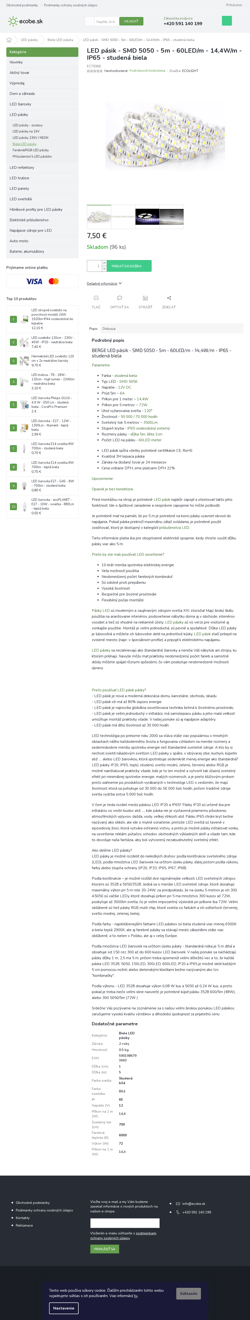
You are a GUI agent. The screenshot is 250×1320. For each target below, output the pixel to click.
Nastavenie (63, 1308)
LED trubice (19, 178)
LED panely (19, 188)
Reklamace (24, 1225)
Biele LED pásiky (25, 144)
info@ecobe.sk (193, 1203)
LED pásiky (19, 114)
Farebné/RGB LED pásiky (31, 150)
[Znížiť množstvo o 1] (104, 269)
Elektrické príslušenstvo (29, 220)
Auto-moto (19, 241)
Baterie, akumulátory (27, 251)
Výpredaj (17, 83)
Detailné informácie (102, 283)
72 (121, 1143)
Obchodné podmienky (22, 5)
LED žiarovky (20, 104)
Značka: (183, 71)
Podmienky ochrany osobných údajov (70, 5)
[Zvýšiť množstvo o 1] (104, 263)
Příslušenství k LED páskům (32, 156)
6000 (123, 1135)
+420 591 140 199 (196, 1212)
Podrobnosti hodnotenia (147, 71)
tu (135, 1296)
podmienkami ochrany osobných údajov (123, 1235)
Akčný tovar (19, 72)
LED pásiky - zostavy (28, 125)
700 (122, 1124)
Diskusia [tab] (109, 328)
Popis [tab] (93, 328)
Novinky (16, 62)
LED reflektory (22, 167)
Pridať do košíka (127, 266)
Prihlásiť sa (104, 1249)
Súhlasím (188, 1293)
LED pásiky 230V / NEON (30, 138)
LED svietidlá (21, 199)
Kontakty (23, 1218)
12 (121, 1105)
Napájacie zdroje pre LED (31, 230)
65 (121, 1099)
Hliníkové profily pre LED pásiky (36, 209)
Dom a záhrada (22, 93)
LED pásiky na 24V (26, 131)
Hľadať (131, 21)
